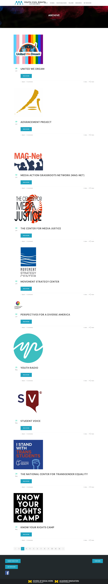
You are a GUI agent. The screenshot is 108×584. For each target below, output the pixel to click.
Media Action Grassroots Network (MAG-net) (53, 175)
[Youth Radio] (54, 348)
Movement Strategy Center (40, 281)
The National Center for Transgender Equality (54, 474)
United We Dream (32, 68)
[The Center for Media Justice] (54, 209)
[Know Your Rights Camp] (54, 507)
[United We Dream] (54, 49)
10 (52, 548)
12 (59, 548)
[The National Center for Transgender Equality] (54, 454)
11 (55, 548)
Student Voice (31, 420)
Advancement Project (36, 122)
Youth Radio (29, 367)
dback (23, 81)
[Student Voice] (54, 401)
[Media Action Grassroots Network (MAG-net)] (54, 155)
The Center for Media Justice (41, 228)
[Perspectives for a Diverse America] (54, 305)
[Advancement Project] (54, 102)
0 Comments (30, 81)
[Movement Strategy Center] (54, 262)
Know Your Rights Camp (37, 527)
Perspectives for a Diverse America (45, 314)
